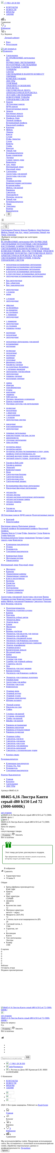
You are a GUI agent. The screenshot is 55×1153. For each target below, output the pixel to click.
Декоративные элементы (17, 576)
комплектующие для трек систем (20, 435)
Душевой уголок (13, 696)
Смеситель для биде (15, 739)
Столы (9, 141)
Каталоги (10, 781)
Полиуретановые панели (17, 109)
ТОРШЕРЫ (11, 69)
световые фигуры (13, 511)
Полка (9, 629)
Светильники (12, 784)
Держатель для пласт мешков (18, 668)
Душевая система (13, 181)
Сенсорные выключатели (17, 551)
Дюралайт (10, 467)
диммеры (10, 394)
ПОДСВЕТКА (12, 88)
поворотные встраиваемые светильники (23, 267)
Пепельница (11, 657)
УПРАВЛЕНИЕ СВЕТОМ (17, 99)
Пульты (9, 547)
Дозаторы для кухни (15, 684)
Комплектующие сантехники (19, 183)
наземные (10, 358)
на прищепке (12, 310)
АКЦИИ (10, 1088)
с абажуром (11, 413)
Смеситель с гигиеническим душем (21, 750)
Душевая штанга (13, 647)
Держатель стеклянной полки (19, 638)
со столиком (11, 326)
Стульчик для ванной (15, 716)
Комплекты (11, 162)
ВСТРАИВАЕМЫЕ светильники (20, 58)
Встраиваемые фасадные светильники (23, 486)
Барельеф (10, 519)
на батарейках (12, 308)
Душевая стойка (13, 736)
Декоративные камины (16, 574)
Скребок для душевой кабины (19, 661)
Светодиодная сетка (15, 479)
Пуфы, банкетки (13, 139)
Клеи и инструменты (15, 578)
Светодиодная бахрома (16, 474)
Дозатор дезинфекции (15, 645)
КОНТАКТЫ (12, 1081)
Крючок (9, 613)
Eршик (9, 624)
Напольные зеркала (14, 116)
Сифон (9, 709)
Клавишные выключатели (17, 544)
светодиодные (12, 289)
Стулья (9, 137)
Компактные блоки (14, 556)
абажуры (10, 385)
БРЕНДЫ (10, 1085)
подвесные (11, 351)
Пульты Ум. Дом (13, 766)
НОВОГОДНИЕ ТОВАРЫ (18, 97)
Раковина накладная (15, 727)
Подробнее (25, 1148)
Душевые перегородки (16, 698)
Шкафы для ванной (14, 721)
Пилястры (10, 583)
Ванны (9, 178)
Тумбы (9, 146)
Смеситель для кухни (15, 743)
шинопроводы (12, 438)
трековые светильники (16, 433)
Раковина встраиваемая (16, 725)
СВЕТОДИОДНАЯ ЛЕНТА (18, 90)
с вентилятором (13, 415)
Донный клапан (13, 705)
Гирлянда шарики (14, 465)
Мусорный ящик (13, 652)
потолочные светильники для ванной (22, 342)
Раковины (10, 190)
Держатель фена (13, 620)
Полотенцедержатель (15, 608)
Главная (9, 779)
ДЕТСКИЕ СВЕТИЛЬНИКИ (19, 95)
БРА (8, 60)
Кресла (9, 134)
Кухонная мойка (13, 185)
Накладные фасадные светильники (21, 488)
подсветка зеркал (13, 447)
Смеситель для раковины (17, 746)
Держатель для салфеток (16, 636)
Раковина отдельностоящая (18, 730)
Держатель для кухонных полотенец (22, 677)
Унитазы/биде (12, 195)
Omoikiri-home (12, 680)
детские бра (11, 492)
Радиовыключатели (14, 153)
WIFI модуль (11, 397)
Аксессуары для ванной (16, 174)
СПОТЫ (10, 72)
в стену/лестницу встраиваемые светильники (26, 274)
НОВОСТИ (11, 1083)
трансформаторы (13, 387)
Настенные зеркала (14, 113)
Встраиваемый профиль (16, 123)
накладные (11, 424)
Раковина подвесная (15, 732)
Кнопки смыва (12, 755)
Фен (8, 666)
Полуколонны (12, 588)
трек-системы (12, 442)
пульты (9, 390)
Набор (9, 654)
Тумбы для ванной (14, 718)
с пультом (10, 292)
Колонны (10, 581)
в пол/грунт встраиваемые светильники (23, 271)
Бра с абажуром (13, 283)
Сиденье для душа (14, 659)
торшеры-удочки (13, 328)
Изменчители (12, 687)
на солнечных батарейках (17, 367)
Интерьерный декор (15, 167)
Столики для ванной (15, 714)
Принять (5, 1151)
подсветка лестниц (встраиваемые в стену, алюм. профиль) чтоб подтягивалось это (27, 452)
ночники (10, 504)
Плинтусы (10, 585)
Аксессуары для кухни (16, 176)
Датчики (10, 157)
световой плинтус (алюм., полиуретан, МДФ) (26, 458)
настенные (10, 333)
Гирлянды (10, 508)
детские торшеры (13, 502)
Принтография (12, 522)
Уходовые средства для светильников (22, 404)
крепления (10, 392)
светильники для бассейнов (18, 371)
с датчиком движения (15, 369)
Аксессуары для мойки (16, 682)
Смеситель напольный (16, 748)
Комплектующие (13, 470)
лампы (9, 383)
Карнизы (10, 571)
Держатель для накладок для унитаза (22, 633)
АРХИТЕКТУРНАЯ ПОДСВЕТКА (21, 92)
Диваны (9, 132)
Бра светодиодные (14, 280)
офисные (10, 305)
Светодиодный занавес (16, 481)
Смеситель (10, 192)
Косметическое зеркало (16, 650)
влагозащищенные (14, 426)
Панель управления (14, 401)
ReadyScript (43, 1105)
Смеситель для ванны (15, 741)
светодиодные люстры (16, 420)
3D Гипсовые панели (15, 104)
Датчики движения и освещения (20, 399)
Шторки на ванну (14, 700)
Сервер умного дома (15, 160)
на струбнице (12, 312)
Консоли (10, 148)
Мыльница (11, 627)
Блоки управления (14, 155)
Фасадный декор (13, 169)
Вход (8, 42)
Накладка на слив (14, 707)
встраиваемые (12, 344)
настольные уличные (15, 378)
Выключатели (12, 211)
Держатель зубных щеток (17, 617)
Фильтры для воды (14, 197)
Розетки (9, 208)
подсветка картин (14, 449)
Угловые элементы (14, 592)
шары (8, 294)
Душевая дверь (12, 691)
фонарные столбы (14, 362)
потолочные (11, 335)
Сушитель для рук (14, 664)
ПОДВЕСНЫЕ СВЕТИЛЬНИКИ (20, 62)
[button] (2, 221)
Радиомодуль (12, 549)
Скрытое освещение (15, 590)
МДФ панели (12, 106)
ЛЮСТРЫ (10, 81)
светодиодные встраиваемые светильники (24, 276)
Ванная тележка (13, 671)
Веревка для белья (14, 631)
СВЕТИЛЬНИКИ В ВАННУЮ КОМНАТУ (25, 74)
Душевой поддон (13, 693)
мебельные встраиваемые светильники (23, 269)
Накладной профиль (15, 125)
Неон (8, 472)
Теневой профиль (13, 120)
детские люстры (13, 495)
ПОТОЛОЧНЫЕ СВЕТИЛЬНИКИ (21, 65)
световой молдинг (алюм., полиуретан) (23, 456)
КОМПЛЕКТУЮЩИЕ (16, 79)
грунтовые (10, 360)
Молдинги (10, 569)
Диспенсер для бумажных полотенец (22, 640)
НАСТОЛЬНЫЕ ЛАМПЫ (17, 67)
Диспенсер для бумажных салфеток (21, 673)
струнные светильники (16, 440)
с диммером (11, 314)
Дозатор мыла (12, 622)
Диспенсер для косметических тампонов (24, 643)
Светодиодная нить (14, 477)
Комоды (9, 143)
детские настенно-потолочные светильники (25, 497)
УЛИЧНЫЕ (11, 76)
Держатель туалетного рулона (19, 610)
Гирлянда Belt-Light (14, 463)
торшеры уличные (14, 376)
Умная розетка (12, 560)
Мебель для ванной (14, 188)
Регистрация (11, 44)
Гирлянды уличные (14, 364)
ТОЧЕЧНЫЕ (11, 83)
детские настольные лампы (18, 499)
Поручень (10, 615)
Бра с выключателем (15, 285)
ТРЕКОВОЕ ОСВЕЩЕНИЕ (18, 86)
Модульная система (14, 558)
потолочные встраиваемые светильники (23, 264)
